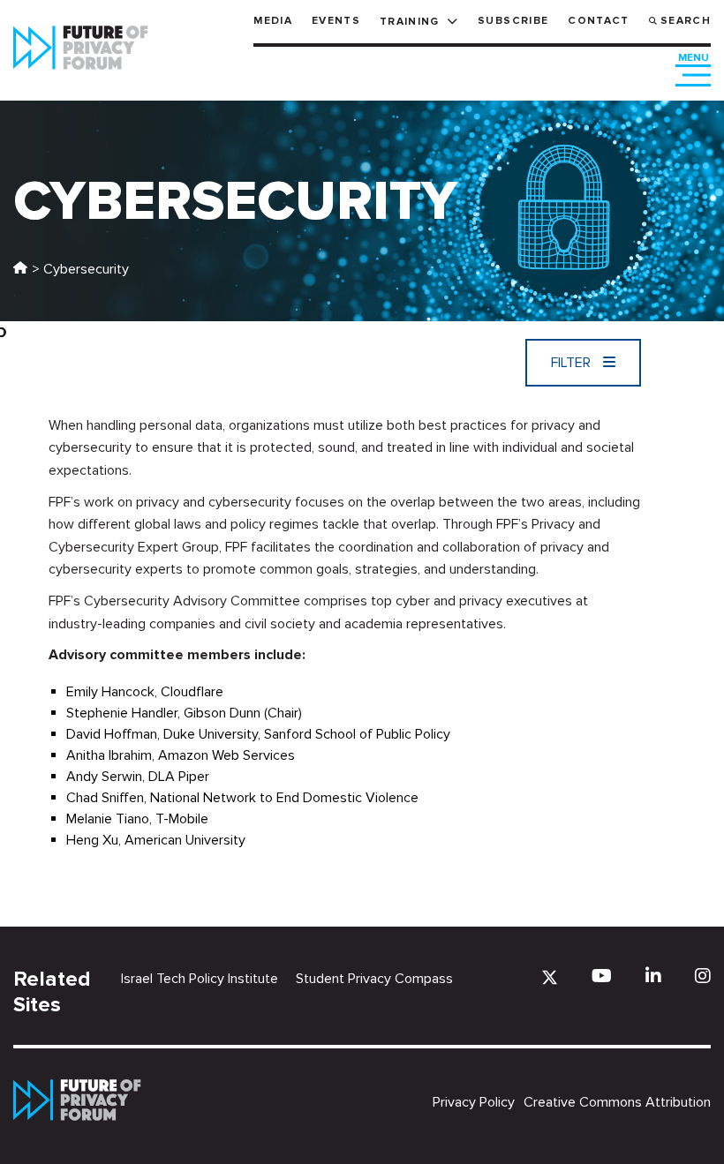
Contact (598, 20)
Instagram (703, 975)
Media (272, 20)
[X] (549, 977)
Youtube (602, 975)
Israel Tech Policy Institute (199, 979)
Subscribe (513, 20)
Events (336, 20)
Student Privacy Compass (374, 979)
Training (410, 21)
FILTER (572, 363)
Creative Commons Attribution (617, 1102)
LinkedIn (653, 975)
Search (685, 20)
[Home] (20, 269)
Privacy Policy (474, 1102)
